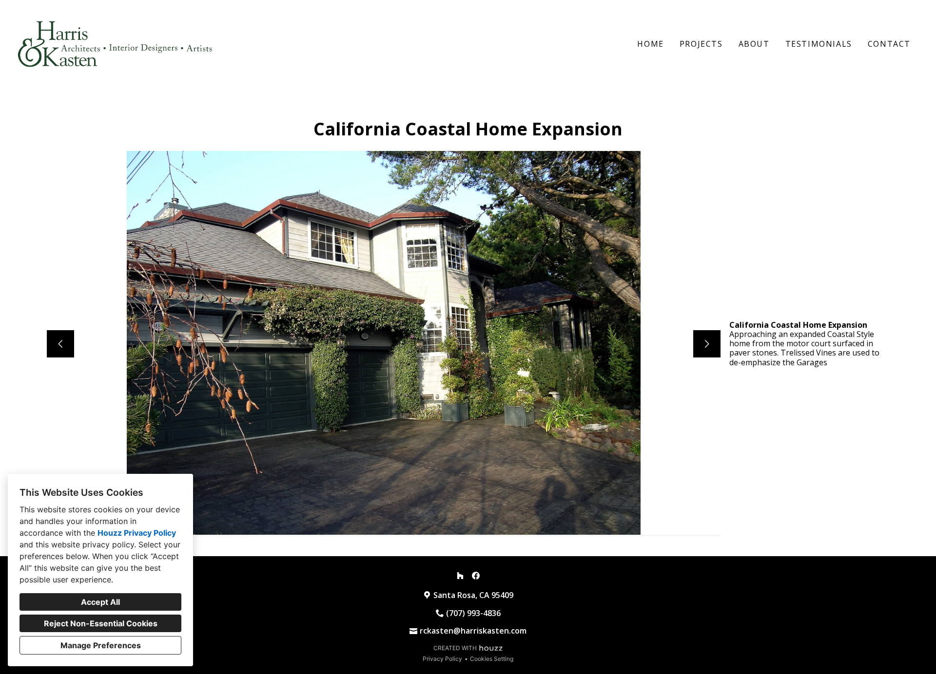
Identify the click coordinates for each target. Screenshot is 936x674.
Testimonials (818, 43)
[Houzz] (460, 575)
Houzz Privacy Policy (137, 533)
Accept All (100, 602)
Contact (889, 43)
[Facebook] (475, 575)
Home (650, 43)
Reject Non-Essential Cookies (100, 623)
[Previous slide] (60, 343)
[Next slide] (707, 343)
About (754, 43)
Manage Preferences (100, 645)
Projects (701, 43)
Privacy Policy (442, 658)
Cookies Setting (491, 658)
